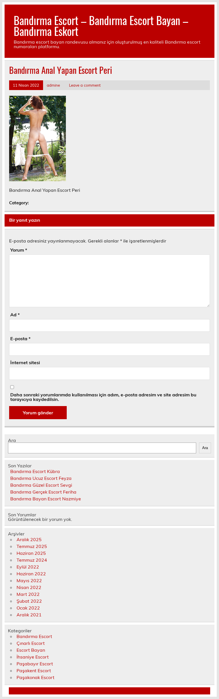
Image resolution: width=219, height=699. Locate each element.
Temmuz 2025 (32, 546)
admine (53, 85)
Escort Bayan (31, 650)
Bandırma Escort (34, 636)
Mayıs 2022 (29, 580)
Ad (15, 314)
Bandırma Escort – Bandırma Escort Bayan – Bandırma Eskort (101, 25)
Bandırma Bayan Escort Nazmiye (45, 499)
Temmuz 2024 (32, 560)
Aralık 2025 (29, 539)
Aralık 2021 (29, 615)
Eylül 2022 (28, 567)
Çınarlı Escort (31, 643)
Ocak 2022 (28, 608)
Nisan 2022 (29, 587)
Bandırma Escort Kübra (35, 471)
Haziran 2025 (31, 553)
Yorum (18, 250)
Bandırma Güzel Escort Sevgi (41, 485)
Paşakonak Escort (35, 677)
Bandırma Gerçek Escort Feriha (43, 492)
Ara (12, 440)
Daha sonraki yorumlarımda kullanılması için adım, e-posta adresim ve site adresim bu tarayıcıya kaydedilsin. (103, 397)
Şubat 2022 (29, 601)
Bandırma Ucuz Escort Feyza (41, 478)
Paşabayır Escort (35, 664)
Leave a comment (85, 85)
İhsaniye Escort (33, 657)
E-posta (20, 338)
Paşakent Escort (34, 670)
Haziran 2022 (31, 573)
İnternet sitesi (25, 362)
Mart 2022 (28, 594)
